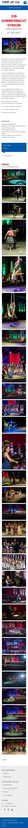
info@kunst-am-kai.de (10, 806)
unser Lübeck (7, 145)
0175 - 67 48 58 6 (8, 803)
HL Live (5, 148)
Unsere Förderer (8, 795)
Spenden (6, 792)
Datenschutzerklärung (13, 822)
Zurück (5, 760)
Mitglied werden (8, 785)
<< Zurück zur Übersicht (14, 8)
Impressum (4, 822)
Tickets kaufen (7, 777)
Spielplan (6, 773)
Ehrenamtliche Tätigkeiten (11, 788)
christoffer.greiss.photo (12, 167)
